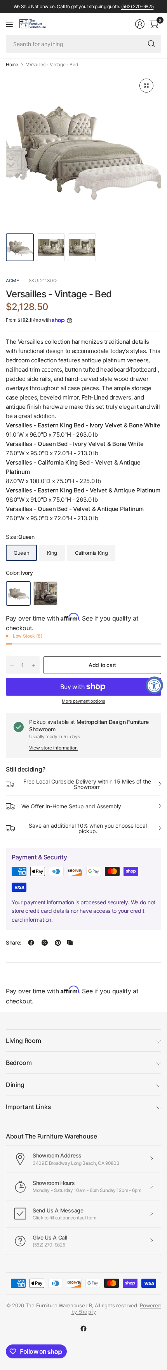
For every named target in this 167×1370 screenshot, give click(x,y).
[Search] (151, 44)
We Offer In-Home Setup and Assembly (71, 806)
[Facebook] (83, 1328)
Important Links (28, 1107)
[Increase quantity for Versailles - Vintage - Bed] (33, 665)
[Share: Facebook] (31, 943)
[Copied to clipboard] (70, 943)
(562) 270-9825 (137, 6)
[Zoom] (146, 86)
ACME (12, 280)
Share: (13, 942)
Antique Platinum (45, 593)
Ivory (18, 593)
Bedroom (19, 1063)
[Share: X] (45, 943)
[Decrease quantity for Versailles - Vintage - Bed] (12, 665)
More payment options (83, 701)
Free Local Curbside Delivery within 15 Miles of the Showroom (87, 784)
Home (12, 64)
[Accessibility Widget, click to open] (154, 685)
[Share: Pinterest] (58, 943)
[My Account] (140, 24)
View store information (53, 748)
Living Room (23, 1040)
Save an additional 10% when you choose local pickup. (88, 828)
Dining (15, 1085)
